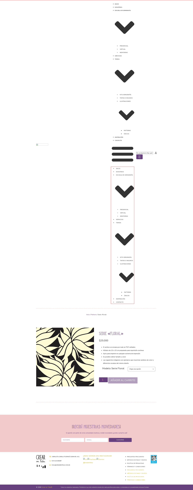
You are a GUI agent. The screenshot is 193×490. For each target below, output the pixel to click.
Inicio (88, 315)
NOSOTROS (118, 7)
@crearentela (88, 463)
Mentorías (124, 52)
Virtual (123, 49)
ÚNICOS (126, 134)
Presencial (124, 46)
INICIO (117, 4)
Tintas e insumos (126, 98)
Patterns (127, 130)
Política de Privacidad (135, 463)
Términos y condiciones (136, 466)
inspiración (119, 137)
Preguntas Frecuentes (135, 457)
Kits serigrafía (125, 94)
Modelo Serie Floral (113, 368)
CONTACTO (118, 140)
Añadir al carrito (123, 380)
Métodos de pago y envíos (137, 460)
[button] (122, 154)
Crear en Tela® (47, 487)
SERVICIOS (118, 56)
